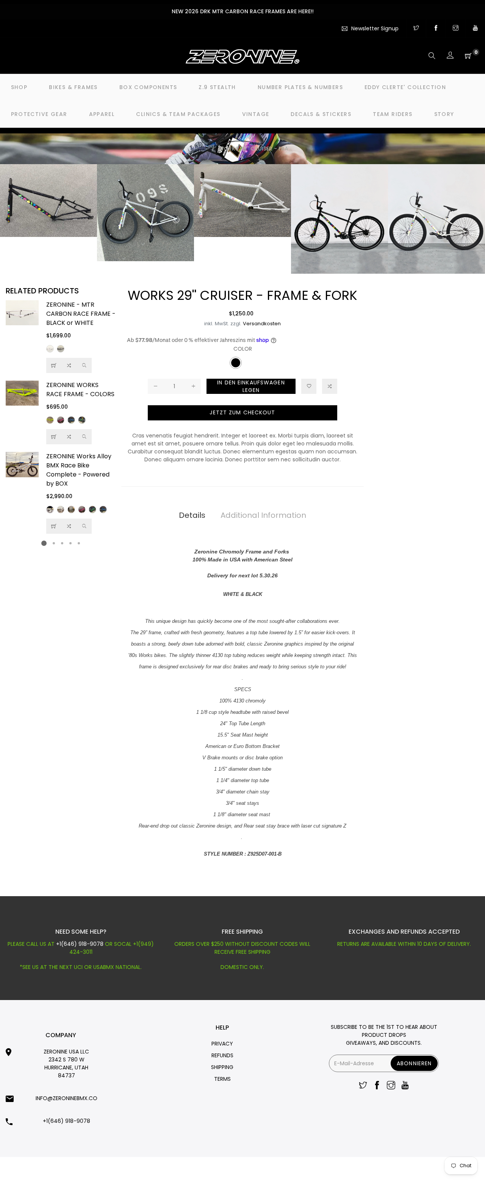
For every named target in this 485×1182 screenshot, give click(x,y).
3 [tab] (62, 543)
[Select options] (53, 365)
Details (192, 515)
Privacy (222, 1043)
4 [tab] (70, 543)
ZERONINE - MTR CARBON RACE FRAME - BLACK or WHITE (81, 313)
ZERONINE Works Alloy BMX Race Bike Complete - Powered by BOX (78, 470)
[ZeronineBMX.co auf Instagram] (455, 28)
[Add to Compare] (69, 365)
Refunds (222, 1055)
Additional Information (263, 515)
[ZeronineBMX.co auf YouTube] (475, 28)
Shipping (222, 1067)
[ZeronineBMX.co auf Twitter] (416, 28)
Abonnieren (414, 1063)
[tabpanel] (61, 417)
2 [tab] (54, 543)
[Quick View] (84, 365)
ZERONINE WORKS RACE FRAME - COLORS (80, 389)
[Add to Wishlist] (308, 386)
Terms (222, 1079)
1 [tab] (44, 543)
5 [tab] (79, 543)
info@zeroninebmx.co (66, 1098)
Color (242, 349)
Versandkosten (262, 323)
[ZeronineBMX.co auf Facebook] (436, 28)
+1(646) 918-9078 (80, 944)
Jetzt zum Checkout (242, 412)
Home (198, 148)
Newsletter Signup (375, 28)
